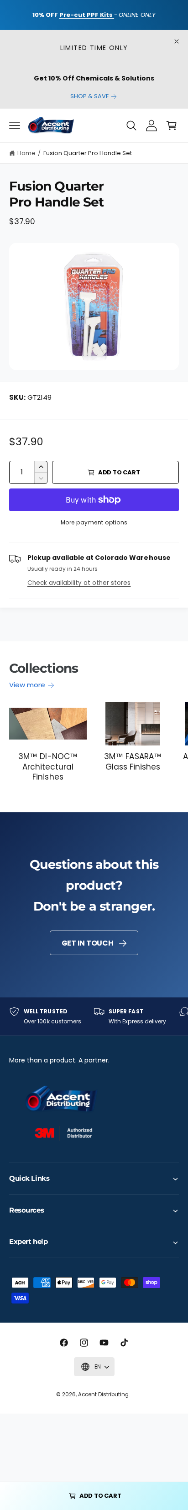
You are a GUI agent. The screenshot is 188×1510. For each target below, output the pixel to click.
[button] (15, 126)
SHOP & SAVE (89, 96)
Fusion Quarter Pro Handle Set (87, 153)
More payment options (94, 522)
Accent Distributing (103, 1394)
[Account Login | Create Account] (151, 126)
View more (27, 685)
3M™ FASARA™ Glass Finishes (132, 761)
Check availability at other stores (79, 583)
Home (26, 153)
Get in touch (88, 943)
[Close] (176, 41)
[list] (94, 1016)
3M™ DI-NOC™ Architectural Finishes (47, 766)
